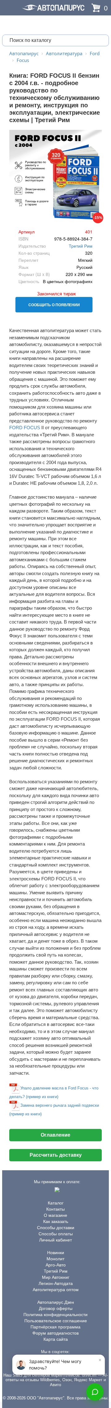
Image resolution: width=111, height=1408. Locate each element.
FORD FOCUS (24, 427)
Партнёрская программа (55, 1326)
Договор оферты (55, 1308)
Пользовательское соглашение (55, 1320)
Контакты (55, 1209)
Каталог (56, 1202)
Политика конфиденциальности (55, 1314)
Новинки (55, 1252)
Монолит (55, 1258)
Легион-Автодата (56, 1283)
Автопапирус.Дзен (55, 1302)
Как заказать (55, 1221)
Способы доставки (55, 1227)
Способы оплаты (56, 1233)
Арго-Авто (56, 1264)
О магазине (55, 1215)
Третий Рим (80, 246)
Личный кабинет (55, 1239)
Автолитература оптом (56, 1289)
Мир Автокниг (55, 1277)
